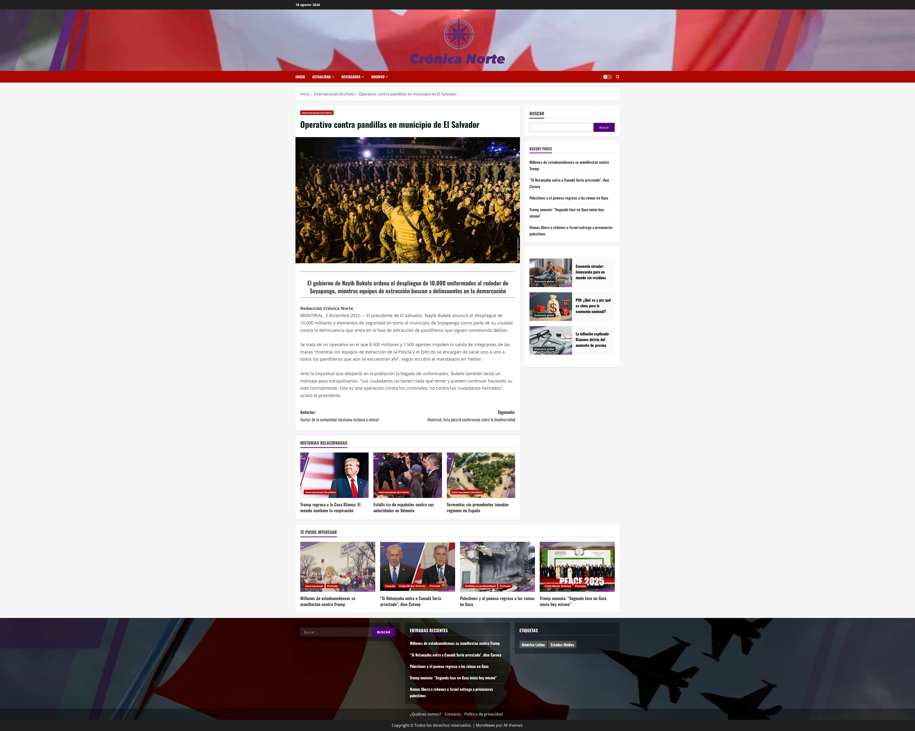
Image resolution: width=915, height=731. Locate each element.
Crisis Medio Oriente (412, 586)
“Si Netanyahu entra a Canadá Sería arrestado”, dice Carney (410, 601)
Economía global (544, 281)
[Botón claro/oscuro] (607, 77)
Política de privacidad (483, 714)
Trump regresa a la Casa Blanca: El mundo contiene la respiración (330, 507)
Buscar (536, 113)
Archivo (378, 76)
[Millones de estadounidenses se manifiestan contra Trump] (337, 567)
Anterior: (339, 416)
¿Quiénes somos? (425, 714)
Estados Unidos (562, 644)
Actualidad (321, 76)
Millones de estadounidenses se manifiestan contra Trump (327, 601)
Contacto (453, 714)
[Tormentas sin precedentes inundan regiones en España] (481, 475)
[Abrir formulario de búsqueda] (618, 76)
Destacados (351, 76)
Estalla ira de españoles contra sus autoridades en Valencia (403, 507)
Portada (332, 586)
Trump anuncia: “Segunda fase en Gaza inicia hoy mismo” (573, 601)
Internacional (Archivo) (317, 112)
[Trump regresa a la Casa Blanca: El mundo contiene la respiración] (334, 475)
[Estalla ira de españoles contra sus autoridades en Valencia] (407, 475)
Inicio (300, 76)
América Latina (533, 644)
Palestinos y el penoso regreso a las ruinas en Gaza (568, 198)
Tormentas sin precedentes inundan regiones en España (477, 507)
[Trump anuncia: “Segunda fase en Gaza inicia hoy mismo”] (577, 567)
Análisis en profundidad (480, 586)
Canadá (390, 586)
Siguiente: (471, 416)
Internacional (314, 586)
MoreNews (485, 725)
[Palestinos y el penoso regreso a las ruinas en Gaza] (497, 567)
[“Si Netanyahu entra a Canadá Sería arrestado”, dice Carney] (417, 567)
